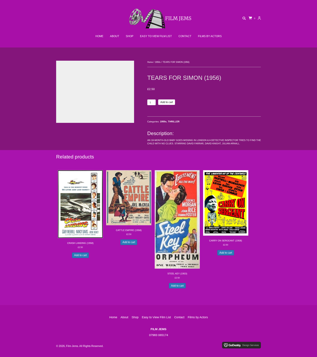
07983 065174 (158, 335)
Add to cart (166, 102)
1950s (158, 62)
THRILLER (173, 121)
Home (150, 62)
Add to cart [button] (80, 255)
